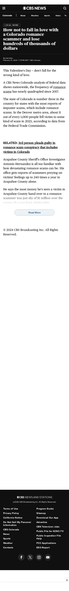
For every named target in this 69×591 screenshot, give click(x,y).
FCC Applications (46, 543)
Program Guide (45, 508)
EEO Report (43, 547)
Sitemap (41, 513)
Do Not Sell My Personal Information (17, 523)
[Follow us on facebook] (21, 557)
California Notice (12, 517)
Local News (12, 25)
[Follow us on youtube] (48, 557)
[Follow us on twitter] (30, 557)
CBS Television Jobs (48, 526)
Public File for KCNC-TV (50, 531)
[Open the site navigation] (13, 8)
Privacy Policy (11, 513)
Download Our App (47, 517)
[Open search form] (64, 8)
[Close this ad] (67, 580)
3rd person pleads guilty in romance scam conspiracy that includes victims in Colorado (30, 147)
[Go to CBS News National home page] (34, 8)
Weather (35, 15)
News (23, 15)
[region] (34, 587)
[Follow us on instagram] (39, 557)
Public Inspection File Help (48, 537)
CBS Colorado (11, 529)
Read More (34, 212)
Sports (47, 15)
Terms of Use (10, 508)
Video (58, 15)
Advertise (41, 522)
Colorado (7, 15)
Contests (8, 547)
